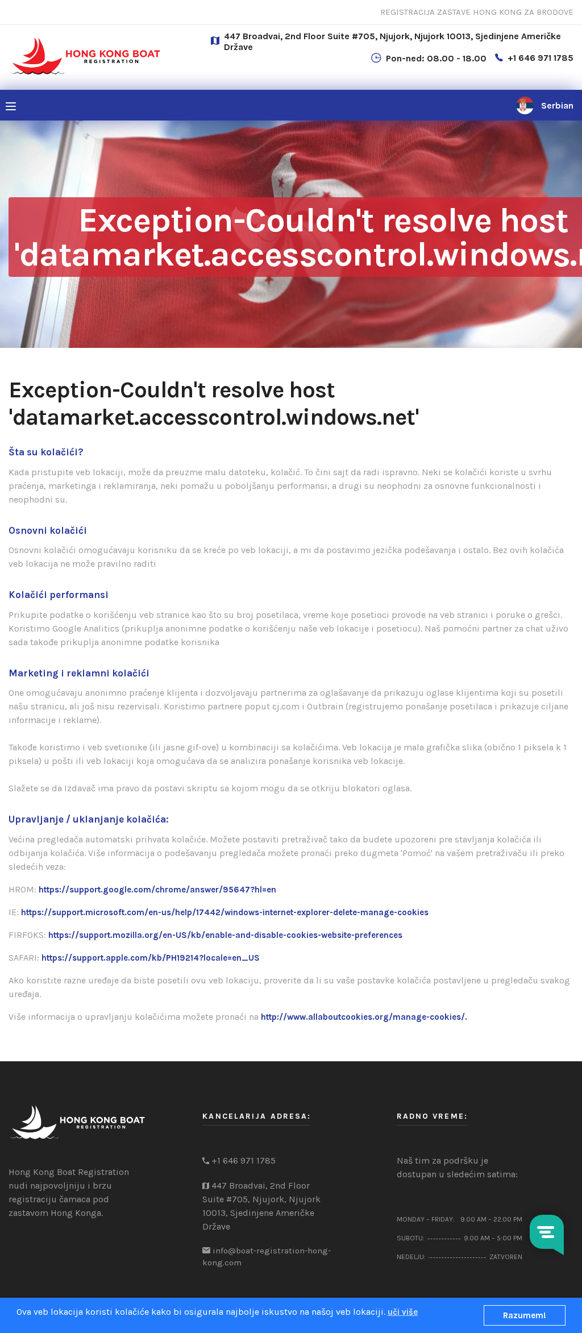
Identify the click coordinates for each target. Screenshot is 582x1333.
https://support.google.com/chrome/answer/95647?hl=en (157, 889)
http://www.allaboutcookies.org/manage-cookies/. (364, 1017)
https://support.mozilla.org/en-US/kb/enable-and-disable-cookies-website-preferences (225, 935)
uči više (403, 1312)
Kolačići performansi (59, 594)
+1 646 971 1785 (540, 57)
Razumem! (524, 1315)
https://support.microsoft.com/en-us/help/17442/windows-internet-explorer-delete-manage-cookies (225, 912)
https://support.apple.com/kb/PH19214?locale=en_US (150, 958)
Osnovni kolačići (48, 530)
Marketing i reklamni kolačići (79, 673)
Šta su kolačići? (46, 452)
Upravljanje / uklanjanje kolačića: (89, 819)
